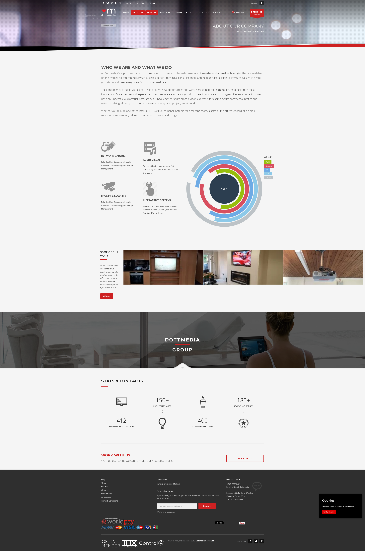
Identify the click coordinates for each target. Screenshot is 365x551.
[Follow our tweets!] (256, 541)
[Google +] (261, 541)
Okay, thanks (329, 512)
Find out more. (348, 506)
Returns (104, 486)
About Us (105, 490)
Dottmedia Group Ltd (205, 540)
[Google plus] (120, 3)
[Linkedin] (116, 3)
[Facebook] (103, 3)
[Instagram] (112, 3)
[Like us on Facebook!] (250, 541)
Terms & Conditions (109, 501)
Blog (103, 479)
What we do (106, 497)
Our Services (106, 493)
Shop (103, 483)
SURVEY (256, 13)
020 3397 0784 (148, 3)
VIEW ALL (106, 296)
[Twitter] (108, 3)
